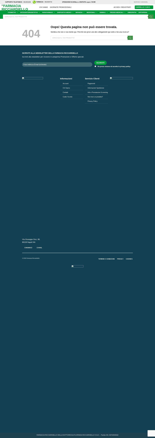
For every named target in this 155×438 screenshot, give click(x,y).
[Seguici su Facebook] (150, 2)
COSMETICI (12, 12)
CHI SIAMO (43, 7)
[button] (122, 7)
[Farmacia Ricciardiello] (19, 7)
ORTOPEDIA (142, 12)
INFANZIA (79, 12)
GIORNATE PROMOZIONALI (60, 7)
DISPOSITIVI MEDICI (64, 12)
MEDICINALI (91, 12)
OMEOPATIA (132, 12)
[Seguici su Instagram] (152, 2)
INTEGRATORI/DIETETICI (29, 12)
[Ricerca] (150, 17)
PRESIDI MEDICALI (116, 12)
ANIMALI (103, 12)
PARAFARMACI (47, 12)
